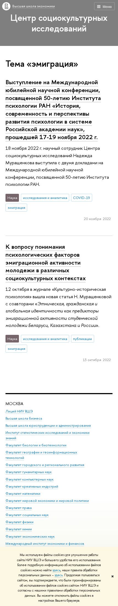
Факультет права (18, 507)
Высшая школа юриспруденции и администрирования (48, 425)
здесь (56, 570)
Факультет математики (22, 493)
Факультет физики (19, 522)
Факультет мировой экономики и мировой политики (47, 500)
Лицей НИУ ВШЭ (19, 411)
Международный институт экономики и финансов (44, 543)
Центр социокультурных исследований (59, 22)
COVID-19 (81, 197)
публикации (82, 338)
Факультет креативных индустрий (31, 486)
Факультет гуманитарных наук (28, 472)
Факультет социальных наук (27, 515)
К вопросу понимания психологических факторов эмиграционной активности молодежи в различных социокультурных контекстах (45, 262)
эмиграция (16, 207)
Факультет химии (18, 529)
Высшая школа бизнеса (23, 418)
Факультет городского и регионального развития (44, 464)
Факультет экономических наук (30, 536)
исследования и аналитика (45, 197)
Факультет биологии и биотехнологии (35, 445)
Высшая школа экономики (33, 6)
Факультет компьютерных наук (29, 479)
